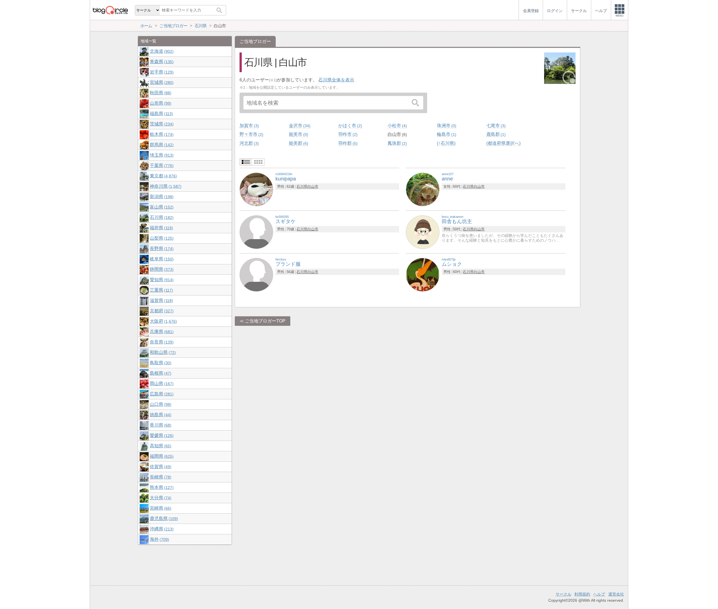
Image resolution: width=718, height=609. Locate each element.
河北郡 (248, 143)
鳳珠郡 (397, 143)
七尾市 (495, 125)
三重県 (161, 290)
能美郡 (298, 143)
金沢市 (299, 125)
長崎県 (160, 477)
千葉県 (161, 165)
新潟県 (161, 196)
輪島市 (446, 134)
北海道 (161, 51)
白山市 (397, 134)
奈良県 (161, 342)
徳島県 (160, 414)
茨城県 (161, 124)
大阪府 (163, 321)
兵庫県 (161, 331)
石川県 (301, 186)
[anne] (422, 189)
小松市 (397, 125)
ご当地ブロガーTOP (265, 321)
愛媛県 (161, 435)
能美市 (298, 134)
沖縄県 (161, 528)
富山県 (161, 207)
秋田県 (160, 92)
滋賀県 (161, 300)
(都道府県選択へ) (503, 143)
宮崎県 (160, 508)
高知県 (160, 445)
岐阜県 (161, 259)
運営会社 (616, 594)
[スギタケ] (256, 231)
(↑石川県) (446, 143)
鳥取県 (160, 362)
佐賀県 (160, 466)
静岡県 (161, 269)
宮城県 (161, 82)
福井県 (161, 227)
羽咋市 (347, 134)
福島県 (161, 113)
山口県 (160, 404)
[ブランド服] (256, 274)
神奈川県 (165, 186)
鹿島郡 (495, 134)
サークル (563, 594)
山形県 (160, 103)
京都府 (161, 310)
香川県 (160, 425)
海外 (159, 539)
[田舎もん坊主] (422, 231)
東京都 (163, 175)
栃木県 (161, 134)
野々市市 (251, 134)
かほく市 (349, 125)
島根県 (160, 373)
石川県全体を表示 (336, 79)
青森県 (161, 61)
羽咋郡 (347, 143)
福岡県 (161, 456)
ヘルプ (599, 594)
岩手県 (161, 72)
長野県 (161, 248)
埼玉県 (161, 155)
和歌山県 (162, 352)
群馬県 (161, 144)
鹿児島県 (163, 518)
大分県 (160, 497)
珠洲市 (446, 125)
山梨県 (161, 238)
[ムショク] (422, 274)
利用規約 (582, 594)
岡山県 (161, 383)
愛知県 (161, 279)
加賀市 (248, 125)
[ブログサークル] (110, 10)
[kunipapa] (256, 189)
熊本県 (161, 487)
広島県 (161, 394)
